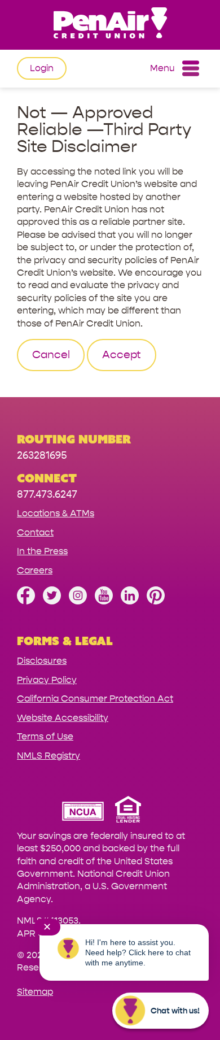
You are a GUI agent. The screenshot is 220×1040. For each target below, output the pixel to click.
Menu (162, 68)
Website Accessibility (62, 717)
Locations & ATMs (55, 513)
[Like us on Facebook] (26, 601)
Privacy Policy (47, 680)
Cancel (51, 355)
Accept (121, 355)
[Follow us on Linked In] (130, 601)
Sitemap (35, 991)
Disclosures (42, 660)
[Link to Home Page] (110, 24)
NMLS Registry (48, 755)
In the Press (42, 551)
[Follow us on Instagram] (78, 601)
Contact (35, 532)
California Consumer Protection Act (95, 698)
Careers (34, 570)
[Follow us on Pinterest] (156, 601)
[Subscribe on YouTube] (104, 601)
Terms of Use (45, 736)
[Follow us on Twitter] (52, 601)
